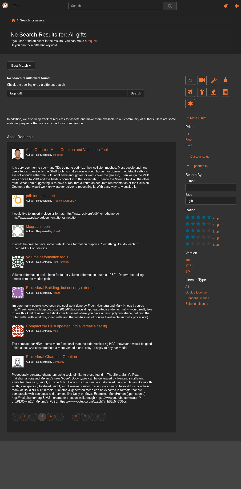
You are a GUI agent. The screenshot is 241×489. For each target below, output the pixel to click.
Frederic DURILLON (64, 200)
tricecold (58, 154)
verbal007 (58, 361)
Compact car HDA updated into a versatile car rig (66, 326)
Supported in (197, 165)
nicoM (56, 231)
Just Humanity (61, 262)
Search (136, 93)
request (93, 41)
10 (93, 416)
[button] (16, 5)
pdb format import (40, 196)
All (190, 80)
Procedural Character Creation (51, 357)
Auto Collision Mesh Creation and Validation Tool (67, 149)
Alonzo (56, 292)
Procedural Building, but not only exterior (60, 287)
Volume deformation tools (47, 257)
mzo (55, 331)
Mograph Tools (38, 226)
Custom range (198, 156)
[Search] (170, 6)
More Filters (196, 117)
